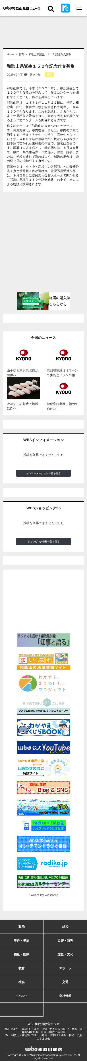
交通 (65, 982)
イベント (21, 996)
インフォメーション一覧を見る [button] (43, 473)
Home (10, 54)
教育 (21, 54)
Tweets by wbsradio (43, 895)
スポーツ (65, 968)
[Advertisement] (43, 243)
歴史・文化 (65, 954)
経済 (65, 926)
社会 (22, 982)
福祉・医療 (21, 954)
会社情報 (65, 996)
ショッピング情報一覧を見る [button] (44, 541)
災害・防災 (65, 940)
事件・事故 (21, 940)
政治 (22, 926)
